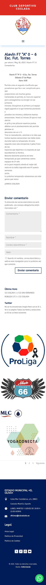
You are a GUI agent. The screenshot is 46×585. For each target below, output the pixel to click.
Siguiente (40, 463)
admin (10, 63)
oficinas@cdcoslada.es (20, 516)
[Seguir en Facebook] (21, 551)
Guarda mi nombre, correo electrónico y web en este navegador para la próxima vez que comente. (23, 261)
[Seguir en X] (16, 551)
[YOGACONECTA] (23, 455)
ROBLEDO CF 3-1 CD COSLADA (17, 297)
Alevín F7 (30, 63)
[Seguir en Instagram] (25, 551)
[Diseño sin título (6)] (23, 366)
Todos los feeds (23, 310)
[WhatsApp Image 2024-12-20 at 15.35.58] (23, 404)
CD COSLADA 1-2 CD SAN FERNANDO (19, 293)
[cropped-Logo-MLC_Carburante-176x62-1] (11, 417)
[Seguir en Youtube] (29, 551)
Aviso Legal (9, 531)
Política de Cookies (12, 541)
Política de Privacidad (14, 536)
